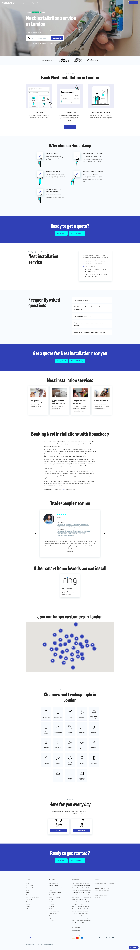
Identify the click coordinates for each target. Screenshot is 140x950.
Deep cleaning (52, 890)
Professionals (29, 888)
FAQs (48, 3)
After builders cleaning (55, 892)
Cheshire (74, 888)
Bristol (87, 883)
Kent (89, 897)
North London (87, 531)
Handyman (52, 909)
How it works (29, 885)
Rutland (74, 913)
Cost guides (29, 899)
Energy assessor (53, 913)
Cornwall (79, 888)
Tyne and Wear (75, 920)
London (81, 902)
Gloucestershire (79, 895)
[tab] (92, 300)
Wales (81, 920)
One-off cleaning (53, 885)
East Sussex (81, 892)
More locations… (76, 930)
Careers (28, 895)
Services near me (33, 876)
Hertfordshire (83, 897)
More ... (77, 526)
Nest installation (84, 524)
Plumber (51, 899)
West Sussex (83, 922)
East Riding (75, 892)
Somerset (74, 915)
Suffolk (81, 918)
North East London (78, 531)
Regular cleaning (53, 883)
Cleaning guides (30, 902)
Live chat (58, 830)
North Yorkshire (85, 909)
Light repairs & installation (72, 524)
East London (69, 531)
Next (104, 534)
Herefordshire (75, 897)
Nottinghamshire (76, 911)
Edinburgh (87, 892)
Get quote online (70, 127)
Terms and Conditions (49, 944)
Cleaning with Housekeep (32, 897)
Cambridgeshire (85, 885)
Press (27, 892)
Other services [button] (40, 3)
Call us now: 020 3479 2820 (48, 43)
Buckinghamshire (76, 885)
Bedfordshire (75, 883)
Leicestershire (82, 899)
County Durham (86, 888)
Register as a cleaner (34, 937)
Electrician (60, 520)
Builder (51, 902)
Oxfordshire (84, 911)
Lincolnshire (75, 902)
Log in (114, 3)
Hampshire (87, 895)
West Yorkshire (76, 925)
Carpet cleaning (53, 895)
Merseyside (75, 904)
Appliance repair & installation (57, 918)
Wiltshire (82, 925)
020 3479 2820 (123, 3)
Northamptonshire (77, 906)
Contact (54, 3)
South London (82, 533)
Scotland (78, 913)
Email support (81, 830)
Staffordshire (75, 918)
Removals (51, 920)
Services (52, 880)
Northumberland (76, 909)
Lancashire (75, 899)
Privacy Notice (39, 944)
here (63, 489)
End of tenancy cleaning (55, 888)
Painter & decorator (54, 911)
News (27, 890)
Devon (85, 890)
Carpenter (51, 906)
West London (71, 535)
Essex (73, 895)
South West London (62, 535)
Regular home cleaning (28, 3)
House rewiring (61, 524)
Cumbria (74, 890)
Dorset (89, 890)
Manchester (86, 902)
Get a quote (134, 3)
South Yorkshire (82, 915)
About (27, 883)
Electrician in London (44, 876)
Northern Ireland (86, 906)
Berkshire (82, 883)
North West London (62, 533)
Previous (35, 534)
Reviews (28, 906)
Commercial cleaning (54, 897)
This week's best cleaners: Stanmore (104, 883)
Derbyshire (80, 890)
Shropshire (85, 913)
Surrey (85, 918)
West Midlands (76, 922)
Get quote (60, 233)
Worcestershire (76, 927)
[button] (92, 300)
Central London (61, 531)
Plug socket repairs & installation (65, 526)
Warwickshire (86, 920)
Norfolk (81, 904)
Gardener (51, 915)
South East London (72, 533)
